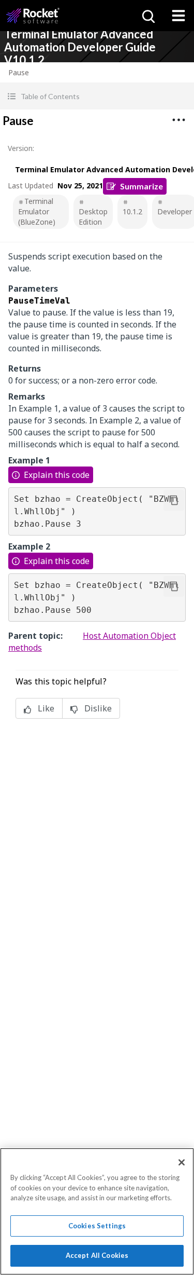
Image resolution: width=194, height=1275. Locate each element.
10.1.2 (132, 211)
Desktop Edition (93, 217)
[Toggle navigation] (178, 15)
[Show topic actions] (178, 119)
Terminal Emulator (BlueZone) (36, 211)
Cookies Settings (97, 1226)
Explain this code (56, 475)
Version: (21, 148)
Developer (174, 211)
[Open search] (147, 15)
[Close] (181, 1162)
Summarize (141, 186)
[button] (97, 96)
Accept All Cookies (97, 1255)
